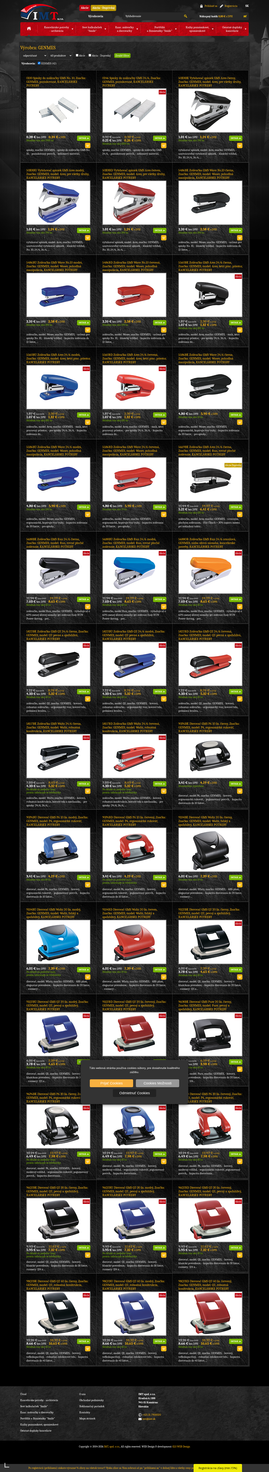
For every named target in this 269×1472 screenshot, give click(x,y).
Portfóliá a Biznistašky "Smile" (37, 1418)
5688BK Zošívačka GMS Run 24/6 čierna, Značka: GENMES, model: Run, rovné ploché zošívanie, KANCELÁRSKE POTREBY (54, 543)
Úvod (23, 1394)
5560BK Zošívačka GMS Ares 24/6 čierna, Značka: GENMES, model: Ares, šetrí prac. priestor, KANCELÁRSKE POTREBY (210, 266)
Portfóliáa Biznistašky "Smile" (159, 29)
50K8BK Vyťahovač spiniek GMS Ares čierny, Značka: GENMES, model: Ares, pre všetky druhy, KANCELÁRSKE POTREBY (209, 81)
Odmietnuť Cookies (134, 1093)
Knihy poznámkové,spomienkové (197, 29)
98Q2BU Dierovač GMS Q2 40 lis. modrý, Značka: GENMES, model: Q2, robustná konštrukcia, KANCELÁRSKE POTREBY (133, 1284)
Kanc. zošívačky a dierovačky (37, 1412)
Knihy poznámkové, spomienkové (39, 1424)
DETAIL (82, 138)
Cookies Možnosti (158, 1083)
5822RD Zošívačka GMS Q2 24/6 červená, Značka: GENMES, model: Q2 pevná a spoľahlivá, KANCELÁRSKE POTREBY (209, 635)
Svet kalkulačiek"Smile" (92, 29)
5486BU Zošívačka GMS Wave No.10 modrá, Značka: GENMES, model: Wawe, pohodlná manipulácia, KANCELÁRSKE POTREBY (54, 266)
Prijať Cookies (111, 1083)
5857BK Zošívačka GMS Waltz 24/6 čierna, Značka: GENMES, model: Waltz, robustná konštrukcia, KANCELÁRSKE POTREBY (53, 727)
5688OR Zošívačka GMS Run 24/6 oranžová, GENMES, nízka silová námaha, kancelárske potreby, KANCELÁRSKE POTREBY (207, 543)
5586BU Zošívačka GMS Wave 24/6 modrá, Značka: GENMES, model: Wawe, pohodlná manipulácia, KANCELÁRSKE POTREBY (54, 450)
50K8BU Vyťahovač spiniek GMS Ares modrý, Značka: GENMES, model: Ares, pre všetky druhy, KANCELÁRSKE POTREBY (57, 174)
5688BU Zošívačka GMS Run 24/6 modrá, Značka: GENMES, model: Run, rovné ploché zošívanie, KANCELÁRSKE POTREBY (131, 543)
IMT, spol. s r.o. (42, 12)
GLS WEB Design (181, 1446)
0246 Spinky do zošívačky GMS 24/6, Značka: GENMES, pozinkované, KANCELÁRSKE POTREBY (131, 81)
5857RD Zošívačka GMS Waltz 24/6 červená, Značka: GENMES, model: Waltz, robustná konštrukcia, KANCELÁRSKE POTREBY (131, 727)
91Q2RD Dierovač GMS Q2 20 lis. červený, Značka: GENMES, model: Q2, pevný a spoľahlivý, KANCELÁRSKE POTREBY (134, 1005)
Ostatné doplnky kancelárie (35, 1430)
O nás (82, 1394)
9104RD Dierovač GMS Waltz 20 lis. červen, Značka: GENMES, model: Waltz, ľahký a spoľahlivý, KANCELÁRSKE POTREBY (129, 913)
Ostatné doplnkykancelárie (232, 29)
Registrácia (231, 6)
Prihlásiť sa (211, 6)
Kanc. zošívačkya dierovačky (124, 29)
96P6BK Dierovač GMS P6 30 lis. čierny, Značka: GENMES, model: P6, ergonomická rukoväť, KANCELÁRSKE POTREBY (57, 1097)
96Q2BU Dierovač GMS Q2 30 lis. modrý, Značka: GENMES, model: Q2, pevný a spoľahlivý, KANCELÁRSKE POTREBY (133, 1191)
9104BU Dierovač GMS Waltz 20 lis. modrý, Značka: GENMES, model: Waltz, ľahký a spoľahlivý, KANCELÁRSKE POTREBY (53, 913)
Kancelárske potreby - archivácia (39, 1400)
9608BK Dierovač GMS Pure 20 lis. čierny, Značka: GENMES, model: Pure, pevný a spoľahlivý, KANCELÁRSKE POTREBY (205, 1005)
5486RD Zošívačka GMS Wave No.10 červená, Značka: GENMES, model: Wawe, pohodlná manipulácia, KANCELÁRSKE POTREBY (131, 266)
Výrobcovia (95, 16)
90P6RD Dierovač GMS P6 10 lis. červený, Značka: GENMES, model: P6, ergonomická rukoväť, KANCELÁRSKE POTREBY (134, 821)
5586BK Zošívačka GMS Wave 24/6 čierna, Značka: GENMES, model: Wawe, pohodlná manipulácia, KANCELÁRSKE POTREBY (205, 358)
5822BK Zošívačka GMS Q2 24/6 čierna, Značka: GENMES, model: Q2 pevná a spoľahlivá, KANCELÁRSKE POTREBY (57, 635)
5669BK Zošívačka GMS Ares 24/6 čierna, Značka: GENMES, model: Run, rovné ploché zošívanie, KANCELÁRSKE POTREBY (207, 450)
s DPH (216, 16)
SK (247, 6)
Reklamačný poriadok (91, 1406)
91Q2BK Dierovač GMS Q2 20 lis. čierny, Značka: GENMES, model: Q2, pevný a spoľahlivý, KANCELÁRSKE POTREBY (209, 913)
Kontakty (84, 1412)
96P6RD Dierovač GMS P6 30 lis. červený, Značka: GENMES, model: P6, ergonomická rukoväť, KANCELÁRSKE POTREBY (210, 1097)
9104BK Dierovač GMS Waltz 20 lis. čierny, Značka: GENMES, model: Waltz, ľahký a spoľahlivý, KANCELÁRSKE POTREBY (205, 821)
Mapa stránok (87, 1418)
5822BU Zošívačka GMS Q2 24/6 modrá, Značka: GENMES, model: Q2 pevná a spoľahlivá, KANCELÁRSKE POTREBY (133, 635)
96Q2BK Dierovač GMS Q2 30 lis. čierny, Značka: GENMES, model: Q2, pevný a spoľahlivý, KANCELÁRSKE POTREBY (57, 1191)
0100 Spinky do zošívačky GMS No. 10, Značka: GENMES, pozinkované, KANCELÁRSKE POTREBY (56, 81)
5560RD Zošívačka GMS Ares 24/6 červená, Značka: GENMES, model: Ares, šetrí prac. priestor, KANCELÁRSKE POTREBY (134, 358)
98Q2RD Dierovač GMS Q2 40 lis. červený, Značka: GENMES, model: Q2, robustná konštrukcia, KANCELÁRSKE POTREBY (205, 1284)
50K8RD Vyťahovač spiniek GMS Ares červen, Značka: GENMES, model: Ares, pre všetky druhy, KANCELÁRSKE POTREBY (133, 174)
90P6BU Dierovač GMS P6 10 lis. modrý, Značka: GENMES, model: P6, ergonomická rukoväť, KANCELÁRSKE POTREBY (57, 821)
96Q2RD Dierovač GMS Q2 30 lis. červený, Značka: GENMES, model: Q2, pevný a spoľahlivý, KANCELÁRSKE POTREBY (210, 1191)
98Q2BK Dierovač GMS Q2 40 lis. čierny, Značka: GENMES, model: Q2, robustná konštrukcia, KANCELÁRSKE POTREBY (57, 1284)
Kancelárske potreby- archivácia (56, 29)
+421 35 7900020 (151, 1414)
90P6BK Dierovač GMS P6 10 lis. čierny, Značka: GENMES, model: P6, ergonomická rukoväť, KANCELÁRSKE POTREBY (209, 727)
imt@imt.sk (148, 1418)
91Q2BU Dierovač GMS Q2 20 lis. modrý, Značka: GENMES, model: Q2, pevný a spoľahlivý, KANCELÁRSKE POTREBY (57, 1005)
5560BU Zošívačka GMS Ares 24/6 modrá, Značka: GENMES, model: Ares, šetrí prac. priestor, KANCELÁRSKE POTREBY (58, 358)
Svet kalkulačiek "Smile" (34, 1406)
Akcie (85, 8)
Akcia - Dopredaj (103, 8)
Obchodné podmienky (91, 1400)
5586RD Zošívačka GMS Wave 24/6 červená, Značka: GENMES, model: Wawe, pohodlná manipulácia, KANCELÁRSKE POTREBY (131, 450)
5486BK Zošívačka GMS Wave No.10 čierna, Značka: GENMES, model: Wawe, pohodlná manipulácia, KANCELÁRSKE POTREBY (206, 174)
